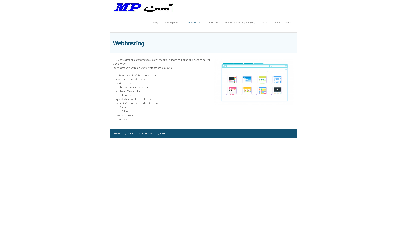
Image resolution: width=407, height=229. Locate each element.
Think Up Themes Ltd (137, 133)
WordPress (164, 133)
